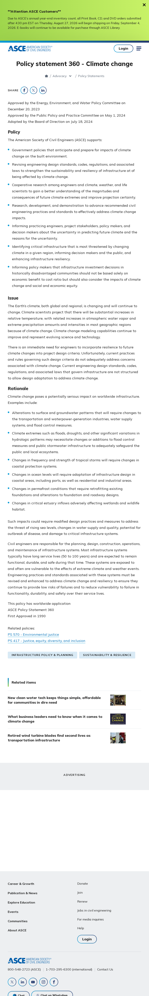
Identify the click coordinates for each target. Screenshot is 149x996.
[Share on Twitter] (33, 90)
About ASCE (17, 930)
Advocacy (60, 76)
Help (80, 928)
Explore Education (21, 902)
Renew (82, 901)
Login (123, 48)
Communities (18, 921)
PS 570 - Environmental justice (33, 634)
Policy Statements (91, 76)
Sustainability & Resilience (107, 655)
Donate (82, 883)
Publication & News (22, 893)
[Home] (46, 76)
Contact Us (105, 969)
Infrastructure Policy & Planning (42, 655)
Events (13, 912)
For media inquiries (90, 919)
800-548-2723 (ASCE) (24, 969)
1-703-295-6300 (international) (69, 969)
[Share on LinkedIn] (43, 90)
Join (80, 892)
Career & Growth (21, 884)
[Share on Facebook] (24, 90)
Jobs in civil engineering (94, 910)
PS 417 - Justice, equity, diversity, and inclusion (46, 640)
